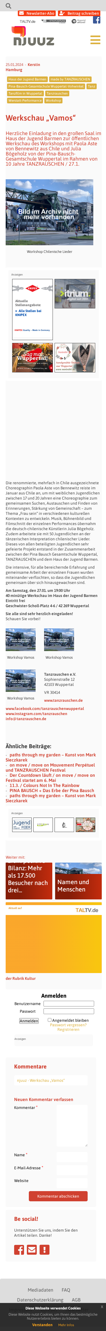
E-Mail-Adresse (28, 1167)
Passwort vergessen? (68, 1025)
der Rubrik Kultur (21, 978)
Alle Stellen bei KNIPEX (28, 312)
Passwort (28, 1011)
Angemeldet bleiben (70, 1020)
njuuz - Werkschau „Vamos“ (41, 1080)
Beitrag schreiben (83, 13)
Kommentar (26, 1107)
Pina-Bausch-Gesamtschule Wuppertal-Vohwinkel (46, 86)
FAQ (66, 1290)
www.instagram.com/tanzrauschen (36, 713)
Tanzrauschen (57, 93)
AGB (76, 1300)
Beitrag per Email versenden (32, 1249)
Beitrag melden (44, 1249)
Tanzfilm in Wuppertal (25, 93)
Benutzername (27, 1003)
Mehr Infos (66, 1325)
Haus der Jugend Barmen (27, 79)
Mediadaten (40, 1290)
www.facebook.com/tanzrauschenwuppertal (45, 708)
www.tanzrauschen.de (63, 700)
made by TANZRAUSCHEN (70, 79)
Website (21, 1180)
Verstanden (42, 1325)
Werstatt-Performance (25, 101)
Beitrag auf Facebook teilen (19, 1249)
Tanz (91, 86)
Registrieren (68, 1029)
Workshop (53, 101)
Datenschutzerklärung (40, 1300)
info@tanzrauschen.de (26, 718)
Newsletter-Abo (40, 13)
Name (20, 1154)
